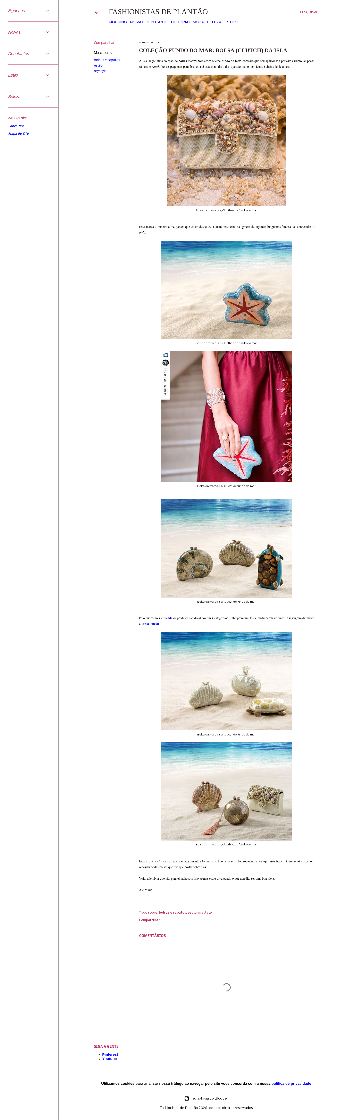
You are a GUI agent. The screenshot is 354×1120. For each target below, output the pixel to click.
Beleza (214, 22)
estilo (98, 66)
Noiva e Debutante (149, 22)
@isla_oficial (150, 623)
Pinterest (110, 1054)
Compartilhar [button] (104, 43)
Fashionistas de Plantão (158, 12)
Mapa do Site (18, 133)
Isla (170, 617)
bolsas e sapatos (107, 60)
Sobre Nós (16, 126)
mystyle (100, 71)
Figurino (118, 22)
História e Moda (187, 22)
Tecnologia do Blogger (209, 1098)
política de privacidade (291, 1084)
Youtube (109, 1059)
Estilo (231, 22)
